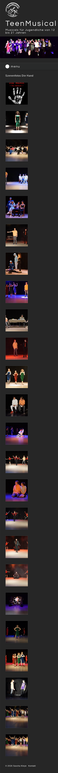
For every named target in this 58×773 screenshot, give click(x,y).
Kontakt (32, 766)
